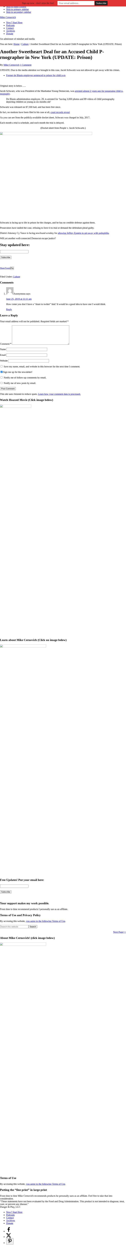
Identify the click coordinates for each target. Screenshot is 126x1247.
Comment (5, 344)
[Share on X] (8, 1236)
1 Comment (25, 65)
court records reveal (60, 112)
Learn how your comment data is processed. (59, 394)
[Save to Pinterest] (10, 1241)
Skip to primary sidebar (17, 9)
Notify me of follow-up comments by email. (25, 377)
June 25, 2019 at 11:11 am (19, 299)
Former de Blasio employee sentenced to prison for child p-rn (35, 75)
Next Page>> (119, 932)
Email (3, 355)
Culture (16, 276)
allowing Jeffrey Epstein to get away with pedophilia (83, 233)
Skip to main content (16, 6)
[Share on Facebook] (8, 1231)
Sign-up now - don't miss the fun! (38, 3)
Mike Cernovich (8, 17)
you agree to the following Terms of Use (45, 921)
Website (4, 360)
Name (3, 349)
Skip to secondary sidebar (18, 12)
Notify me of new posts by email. (20, 383)
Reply (9, 309)
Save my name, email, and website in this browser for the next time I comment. (42, 366)
